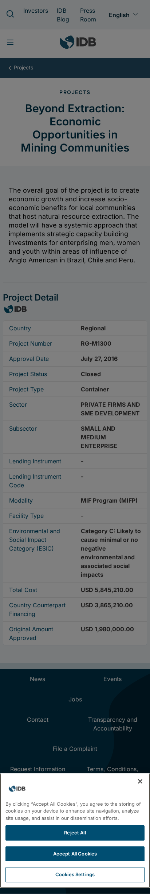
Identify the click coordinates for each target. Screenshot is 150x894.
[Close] (140, 781)
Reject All (75, 832)
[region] (75, 830)
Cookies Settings (75, 874)
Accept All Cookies (75, 854)
